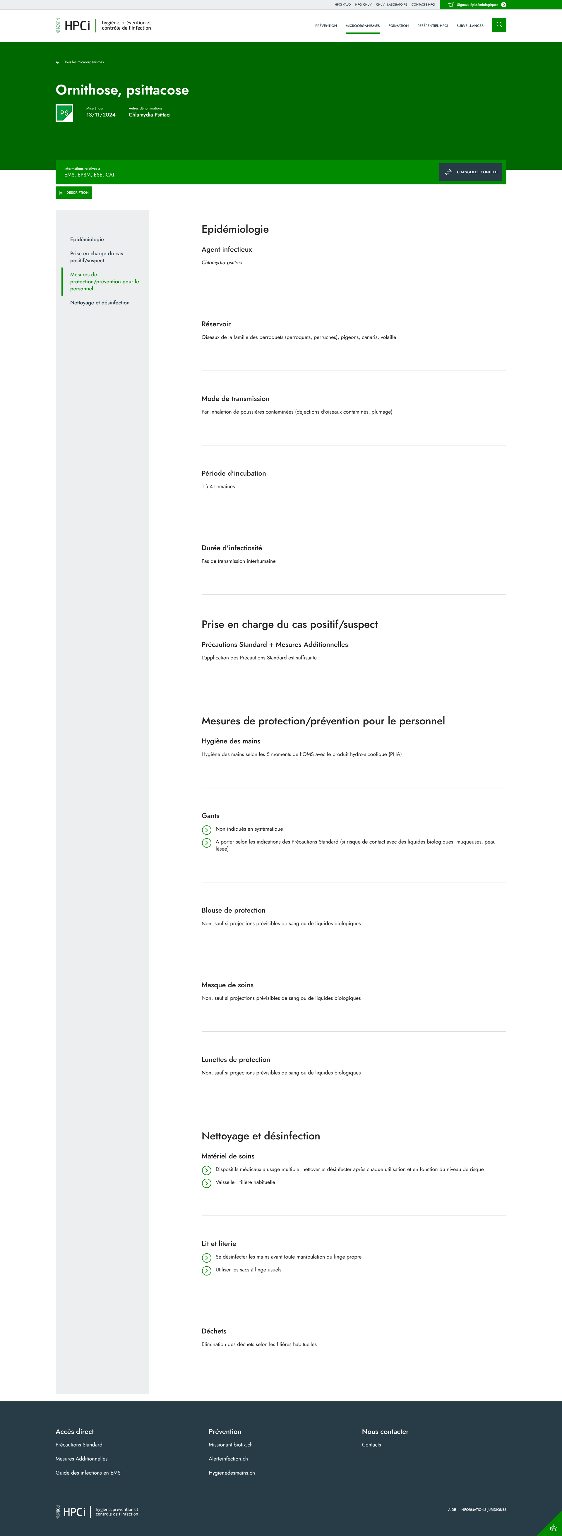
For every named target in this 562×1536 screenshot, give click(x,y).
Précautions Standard (79, 1444)
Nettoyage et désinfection (100, 302)
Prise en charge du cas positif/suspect (96, 257)
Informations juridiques (483, 1509)
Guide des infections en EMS (88, 1473)
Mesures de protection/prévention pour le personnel (104, 281)
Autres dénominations (145, 108)
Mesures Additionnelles (81, 1459)
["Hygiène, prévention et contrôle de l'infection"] (103, 26)
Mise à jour (95, 108)
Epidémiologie (87, 239)
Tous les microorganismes (84, 62)
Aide (452, 1509)
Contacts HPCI (423, 4)
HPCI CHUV (363, 4)
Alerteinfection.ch (228, 1459)
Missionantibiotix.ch (231, 1444)
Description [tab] (77, 192)
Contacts (371, 1444)
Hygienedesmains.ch (232, 1473)
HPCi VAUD (343, 4)
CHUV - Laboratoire (391, 4)
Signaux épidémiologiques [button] (481, 4)
